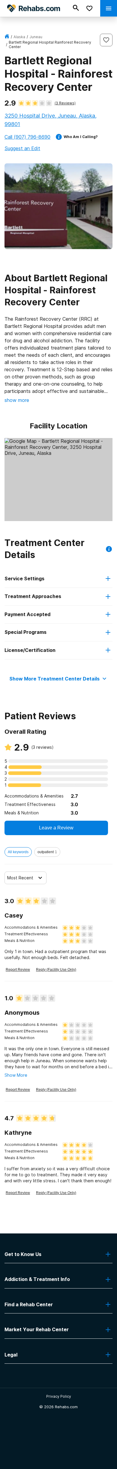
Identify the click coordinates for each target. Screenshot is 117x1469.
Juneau (35, 37)
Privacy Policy (58, 1396)
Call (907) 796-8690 (27, 137)
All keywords (18, 852)
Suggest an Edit (22, 148)
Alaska (19, 37)
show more (16, 400)
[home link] (6, 37)
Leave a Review (56, 827)
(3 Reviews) (65, 103)
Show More (15, 1075)
